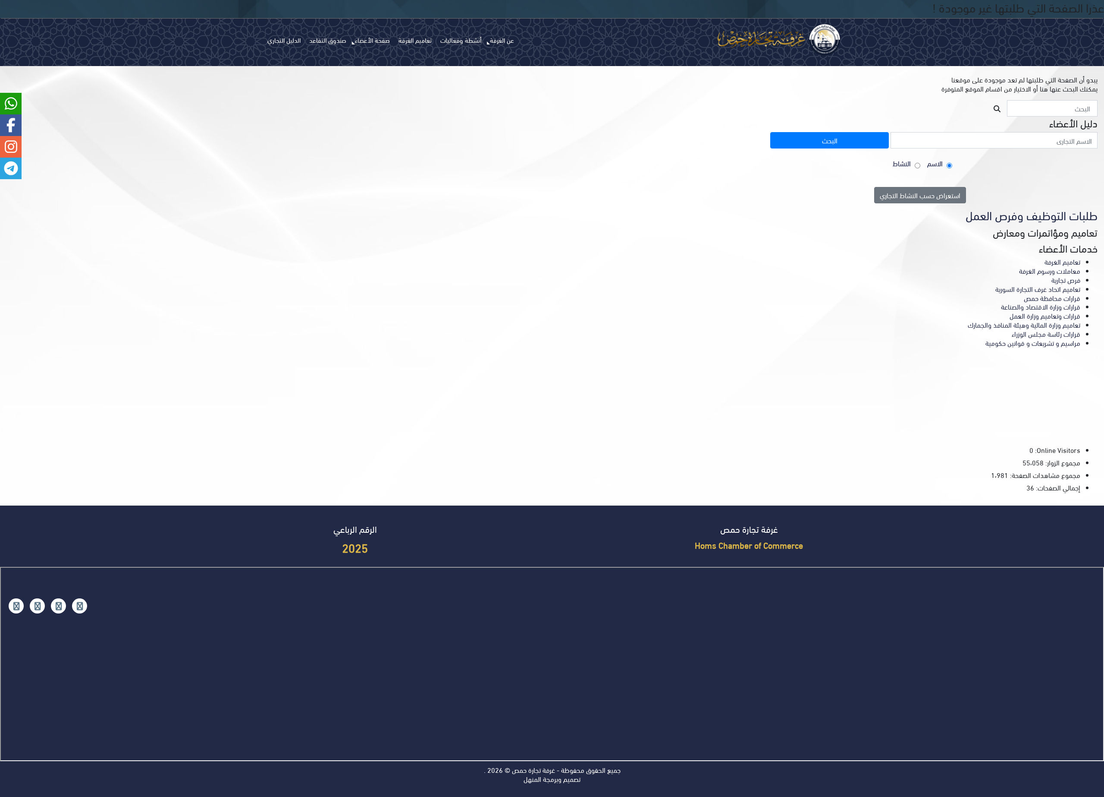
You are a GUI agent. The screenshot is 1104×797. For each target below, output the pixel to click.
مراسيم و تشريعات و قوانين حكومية (1032, 343)
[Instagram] (58, 606)
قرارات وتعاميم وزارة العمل (1045, 315)
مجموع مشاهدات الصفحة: (1044, 475)
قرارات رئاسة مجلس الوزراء (1046, 333)
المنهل (532, 779)
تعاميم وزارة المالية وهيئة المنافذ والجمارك (1024, 324)
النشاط (902, 163)
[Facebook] (79, 606)
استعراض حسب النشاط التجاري (920, 195)
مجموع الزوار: (1062, 462)
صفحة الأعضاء (372, 39)
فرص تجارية (1065, 280)
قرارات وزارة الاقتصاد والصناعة (1040, 306)
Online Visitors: (1056, 450)
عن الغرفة (502, 39)
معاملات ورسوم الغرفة (1049, 270)
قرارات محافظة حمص (1052, 298)
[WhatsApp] (37, 606)
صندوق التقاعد (327, 39)
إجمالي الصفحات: (1057, 487)
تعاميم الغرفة (415, 39)
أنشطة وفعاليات (460, 39)
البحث (829, 140)
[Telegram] (16, 606)
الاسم (935, 163)
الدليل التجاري (284, 39)
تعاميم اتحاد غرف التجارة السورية (1037, 289)
